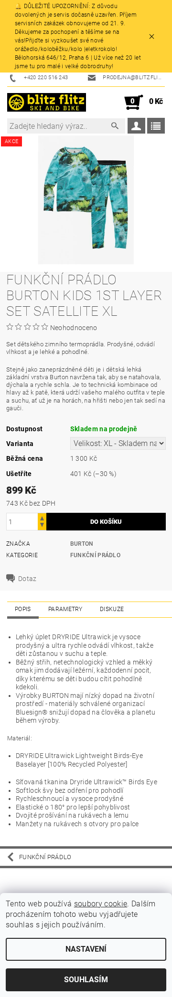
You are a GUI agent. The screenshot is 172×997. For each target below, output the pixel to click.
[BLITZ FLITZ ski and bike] (46, 102)
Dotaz (27, 578)
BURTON (82, 543)
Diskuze (112, 609)
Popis (23, 609)
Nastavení (86, 949)
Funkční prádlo (95, 555)
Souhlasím (86, 979)
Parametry (65, 609)
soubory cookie (100, 903)
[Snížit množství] (42, 525)
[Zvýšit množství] (42, 517)
